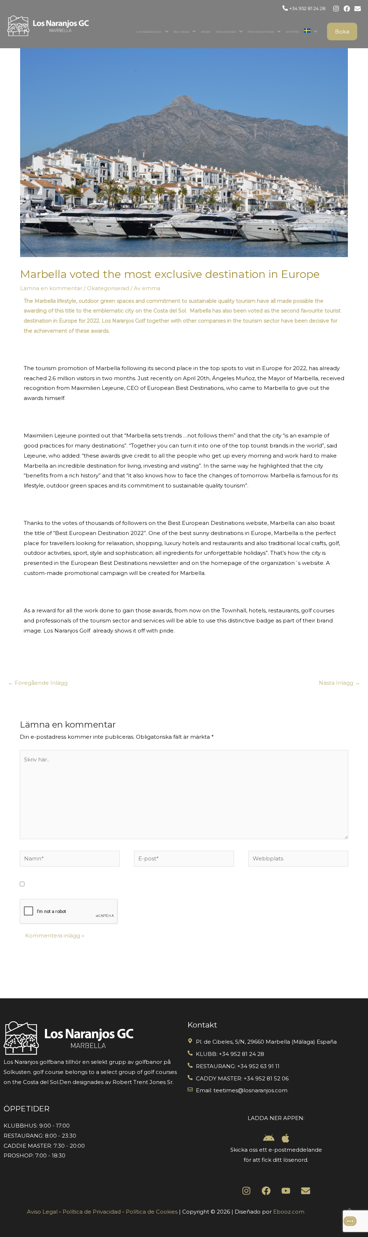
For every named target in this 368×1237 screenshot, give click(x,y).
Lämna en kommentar (51, 288)
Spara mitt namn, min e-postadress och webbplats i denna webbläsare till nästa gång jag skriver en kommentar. (182, 884)
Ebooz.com (288, 1211)
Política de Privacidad (92, 1211)
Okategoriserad (108, 288)
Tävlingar (181, 31)
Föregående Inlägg (38, 682)
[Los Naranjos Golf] (48, 25)
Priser (206, 31)
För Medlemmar (261, 31)
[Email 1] (357, 8)
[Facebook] (347, 8)
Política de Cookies (152, 1211)
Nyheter (292, 31)
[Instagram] (336, 8)
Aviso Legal (42, 1211)
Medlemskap (226, 31)
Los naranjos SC (149, 31)
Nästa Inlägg (339, 682)
